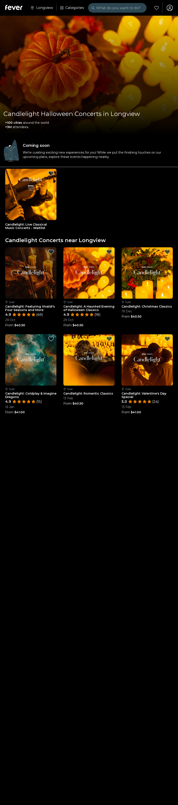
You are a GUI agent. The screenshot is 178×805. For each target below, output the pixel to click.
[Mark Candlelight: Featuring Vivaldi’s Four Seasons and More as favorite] (51, 252)
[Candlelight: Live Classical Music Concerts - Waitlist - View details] (30, 194)
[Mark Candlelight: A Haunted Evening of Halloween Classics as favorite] (109, 252)
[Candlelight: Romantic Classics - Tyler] (89, 360)
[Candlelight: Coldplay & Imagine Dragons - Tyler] (30, 360)
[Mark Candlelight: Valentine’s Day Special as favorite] (167, 339)
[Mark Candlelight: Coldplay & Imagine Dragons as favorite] (51, 339)
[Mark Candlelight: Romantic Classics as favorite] (109, 339)
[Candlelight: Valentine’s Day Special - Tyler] (147, 360)
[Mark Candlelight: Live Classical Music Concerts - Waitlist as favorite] (51, 173)
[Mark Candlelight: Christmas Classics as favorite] (167, 252)
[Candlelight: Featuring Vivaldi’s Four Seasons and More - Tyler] (30, 273)
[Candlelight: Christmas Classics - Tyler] (147, 273)
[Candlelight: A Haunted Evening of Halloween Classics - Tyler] (89, 273)
